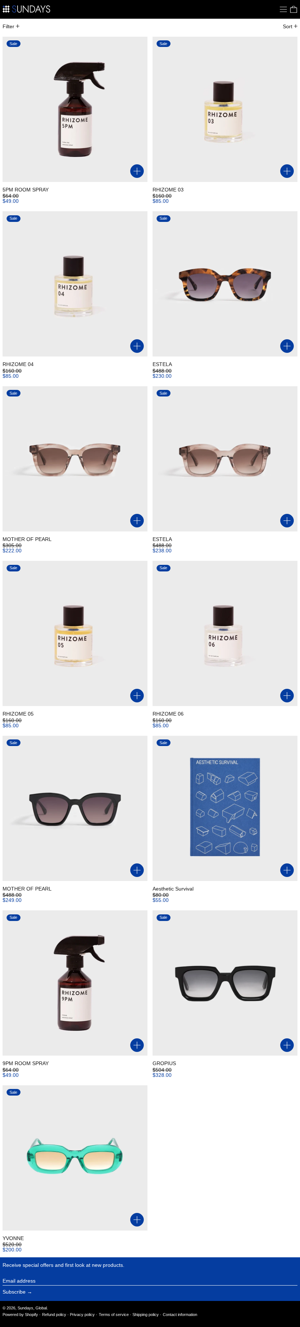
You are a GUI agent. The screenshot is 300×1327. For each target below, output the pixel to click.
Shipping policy (145, 1314)
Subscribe (14, 1292)
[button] (293, 9)
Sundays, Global (32, 1308)
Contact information (180, 1314)
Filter (8, 26)
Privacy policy (82, 1314)
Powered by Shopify (20, 1314)
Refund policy (54, 1314)
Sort (287, 26)
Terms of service (114, 1314)
